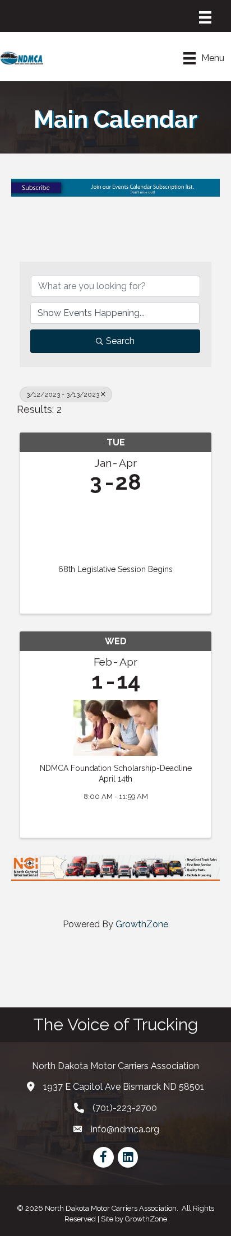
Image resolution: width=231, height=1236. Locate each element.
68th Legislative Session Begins (115, 569)
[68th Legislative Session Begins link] (115, 526)
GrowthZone (142, 924)
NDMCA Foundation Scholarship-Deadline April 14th (116, 774)
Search (120, 341)
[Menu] (205, 17)
